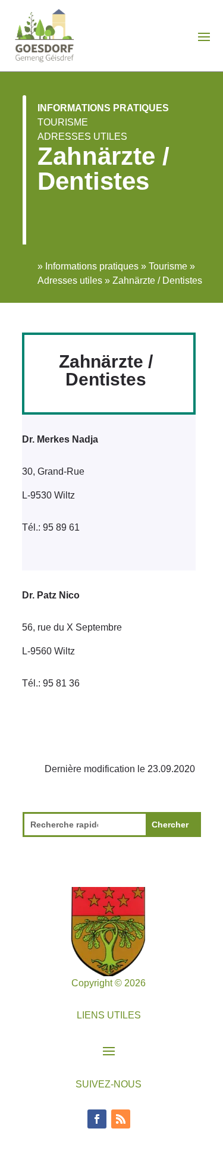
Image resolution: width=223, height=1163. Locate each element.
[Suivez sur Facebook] (96, 1118)
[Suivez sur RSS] (120, 1118)
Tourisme (62, 122)
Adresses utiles (82, 136)
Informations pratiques (103, 108)
